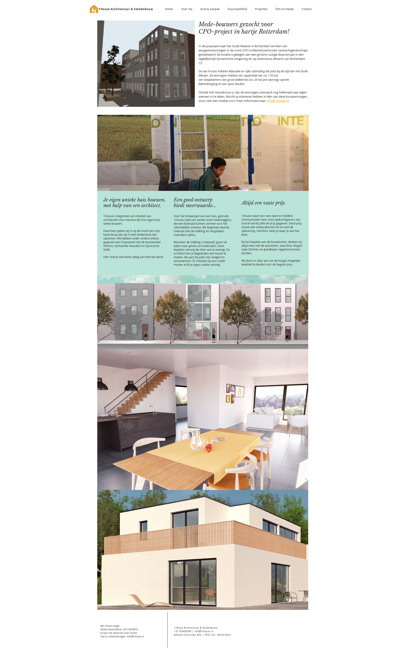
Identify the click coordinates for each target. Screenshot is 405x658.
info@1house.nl (278, 101)
